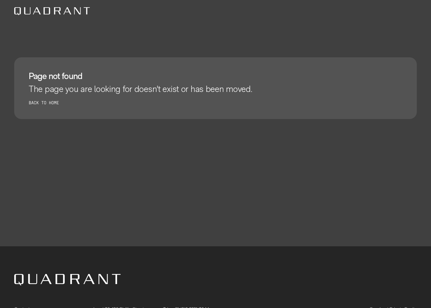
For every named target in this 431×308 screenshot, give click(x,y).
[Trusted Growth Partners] (52, 11)
